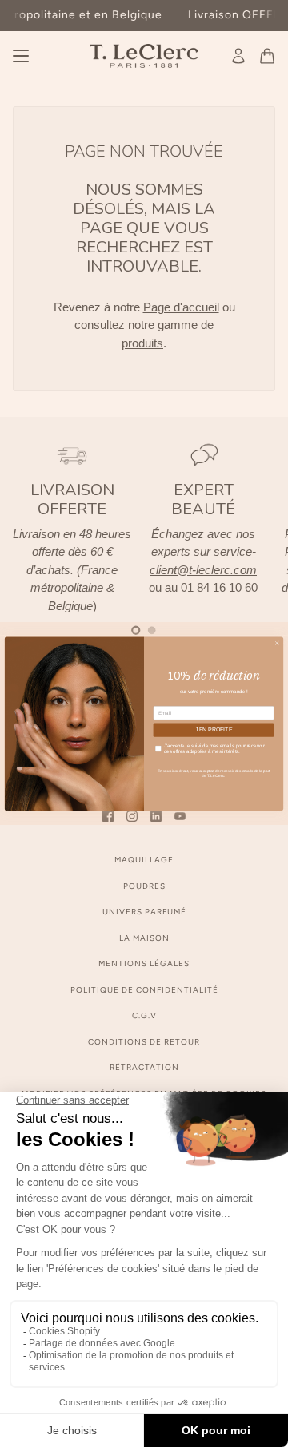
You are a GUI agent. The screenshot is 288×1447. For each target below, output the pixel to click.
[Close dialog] (277, 643)
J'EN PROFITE (213, 730)
